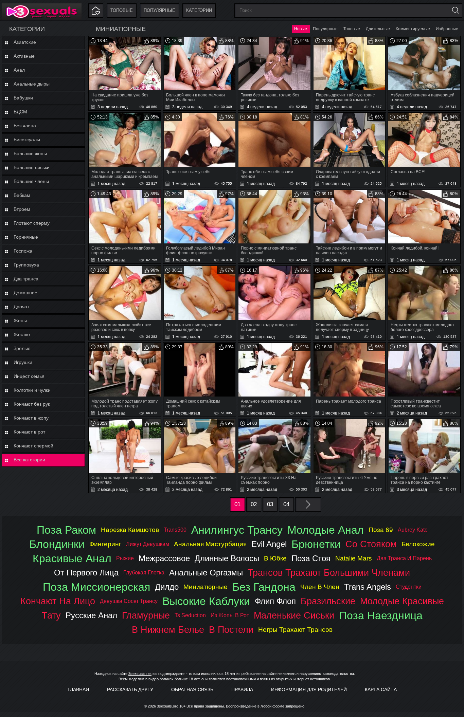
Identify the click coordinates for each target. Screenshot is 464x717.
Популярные (159, 10)
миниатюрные (205, 586)
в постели (231, 629)
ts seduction (190, 615)
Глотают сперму (32, 223)
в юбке (275, 558)
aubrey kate (413, 530)
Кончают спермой (33, 445)
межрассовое (164, 558)
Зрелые (22, 348)
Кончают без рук (32, 404)
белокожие (418, 544)
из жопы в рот (230, 615)
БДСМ (20, 111)
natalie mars (353, 558)
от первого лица (86, 572)
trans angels (367, 586)
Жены (20, 320)
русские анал (91, 615)
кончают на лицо (57, 601)
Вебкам (22, 195)
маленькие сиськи (294, 615)
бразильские (328, 601)
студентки (409, 587)
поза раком (66, 530)
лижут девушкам (147, 544)
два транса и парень (404, 558)
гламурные (146, 615)
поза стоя (311, 558)
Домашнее (25, 292)
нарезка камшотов (130, 529)
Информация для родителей (309, 689)
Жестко (22, 334)
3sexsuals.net (139, 674)
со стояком (371, 544)
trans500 (175, 530)
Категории (199, 10)
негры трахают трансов (295, 629)
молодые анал (325, 530)
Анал (19, 70)
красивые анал (72, 558)
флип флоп (275, 601)
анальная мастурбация (210, 544)
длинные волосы (227, 558)
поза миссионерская (96, 587)
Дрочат (21, 306)
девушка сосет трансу (129, 601)
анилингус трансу (237, 530)
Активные (24, 56)
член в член (319, 586)
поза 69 (381, 529)
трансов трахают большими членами (329, 572)
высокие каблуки (206, 601)
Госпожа (23, 251)
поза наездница (381, 615)
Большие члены (31, 181)
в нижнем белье (168, 629)
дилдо (167, 586)
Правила (242, 689)
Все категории (29, 459)
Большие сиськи (32, 167)
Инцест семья (29, 376)
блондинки (57, 544)
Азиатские (25, 42)
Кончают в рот (29, 432)
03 (270, 504)
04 (286, 504)
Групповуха (26, 265)
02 (254, 504)
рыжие (125, 558)
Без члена (25, 125)
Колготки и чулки (32, 390)
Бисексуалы (27, 139)
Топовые (121, 10)
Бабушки (23, 97)
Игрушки (23, 362)
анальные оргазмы (206, 572)
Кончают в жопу (31, 418)
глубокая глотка (143, 572)
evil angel (269, 544)
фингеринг (105, 544)
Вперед (308, 504)
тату (51, 615)
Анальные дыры (32, 84)
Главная (78, 689)
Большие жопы (30, 153)
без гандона (264, 587)
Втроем (22, 209)
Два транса (26, 278)
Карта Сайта (381, 689)
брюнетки (316, 544)
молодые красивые (402, 601)
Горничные (26, 237)
